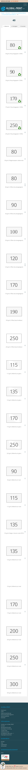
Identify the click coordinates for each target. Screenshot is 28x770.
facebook (3, 717)
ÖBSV (2, 753)
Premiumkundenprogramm (7, 714)
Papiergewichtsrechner (6, 735)
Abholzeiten (4, 746)
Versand (3, 726)
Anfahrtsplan (4, 744)
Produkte (2, 13)
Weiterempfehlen (5, 716)
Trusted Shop (4, 730)
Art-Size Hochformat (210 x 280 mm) (9, 14)
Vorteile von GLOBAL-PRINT (7, 724)
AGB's (2, 711)
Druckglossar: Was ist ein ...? (7, 733)
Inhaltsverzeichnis (5, 732)
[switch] (3, 768)
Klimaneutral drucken (6, 727)
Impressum (3, 710)
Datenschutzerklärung (6, 713)
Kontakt (2, 741)
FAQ (2, 743)
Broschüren (8, 13)
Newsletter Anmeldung (6, 729)
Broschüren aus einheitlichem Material (19, 13)
